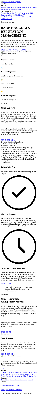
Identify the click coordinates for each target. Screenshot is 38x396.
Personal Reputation (7, 7)
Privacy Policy (6, 390)
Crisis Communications (15, 376)
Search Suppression (7, 374)
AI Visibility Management (23, 7)
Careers (12, 380)
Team (7, 380)
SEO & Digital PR (19, 15)
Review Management (22, 13)
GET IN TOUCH (8, 140)
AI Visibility (33, 372)
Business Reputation (7, 13)
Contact (25, 17)
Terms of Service (16, 390)
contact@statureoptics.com (10, 385)
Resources (14, 17)
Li (1, 368)
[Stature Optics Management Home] (11, 2)
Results (3, 17)
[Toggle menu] (2, 21)
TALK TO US (7, 50)
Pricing (8, 17)
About (20, 17)
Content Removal (15, 9)
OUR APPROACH (20, 50)
